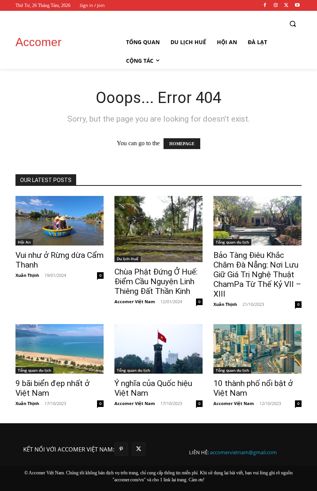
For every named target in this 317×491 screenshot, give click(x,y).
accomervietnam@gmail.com (243, 452)
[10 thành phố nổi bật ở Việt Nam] (257, 349)
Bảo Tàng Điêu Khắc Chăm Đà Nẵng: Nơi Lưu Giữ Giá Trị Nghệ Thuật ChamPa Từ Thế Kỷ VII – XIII (257, 275)
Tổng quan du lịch (232, 242)
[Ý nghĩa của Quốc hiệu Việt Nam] (158, 349)
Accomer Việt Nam (134, 301)
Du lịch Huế (127, 258)
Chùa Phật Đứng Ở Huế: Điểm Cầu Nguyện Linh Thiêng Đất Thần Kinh (156, 281)
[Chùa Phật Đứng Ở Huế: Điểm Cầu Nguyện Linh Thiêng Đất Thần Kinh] (158, 229)
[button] (292, 24)
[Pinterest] (121, 449)
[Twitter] (286, 5)
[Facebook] (265, 5)
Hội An (24, 242)
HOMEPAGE (181, 143)
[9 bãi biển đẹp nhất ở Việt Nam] (59, 349)
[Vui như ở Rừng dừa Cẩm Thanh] (59, 221)
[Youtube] (297, 5)
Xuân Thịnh (27, 275)
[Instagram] (275, 5)
